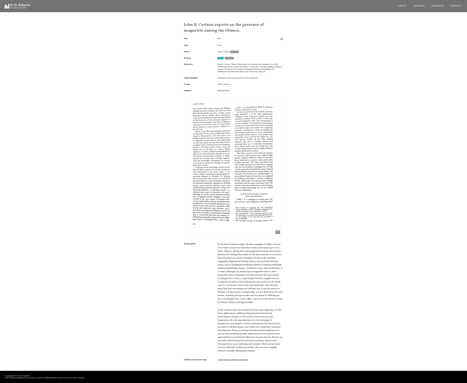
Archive (419, 6)
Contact (456, 6)
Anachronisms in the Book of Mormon (233, 360)
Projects (437, 6)
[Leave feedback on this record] (281, 38)
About (402, 6)
